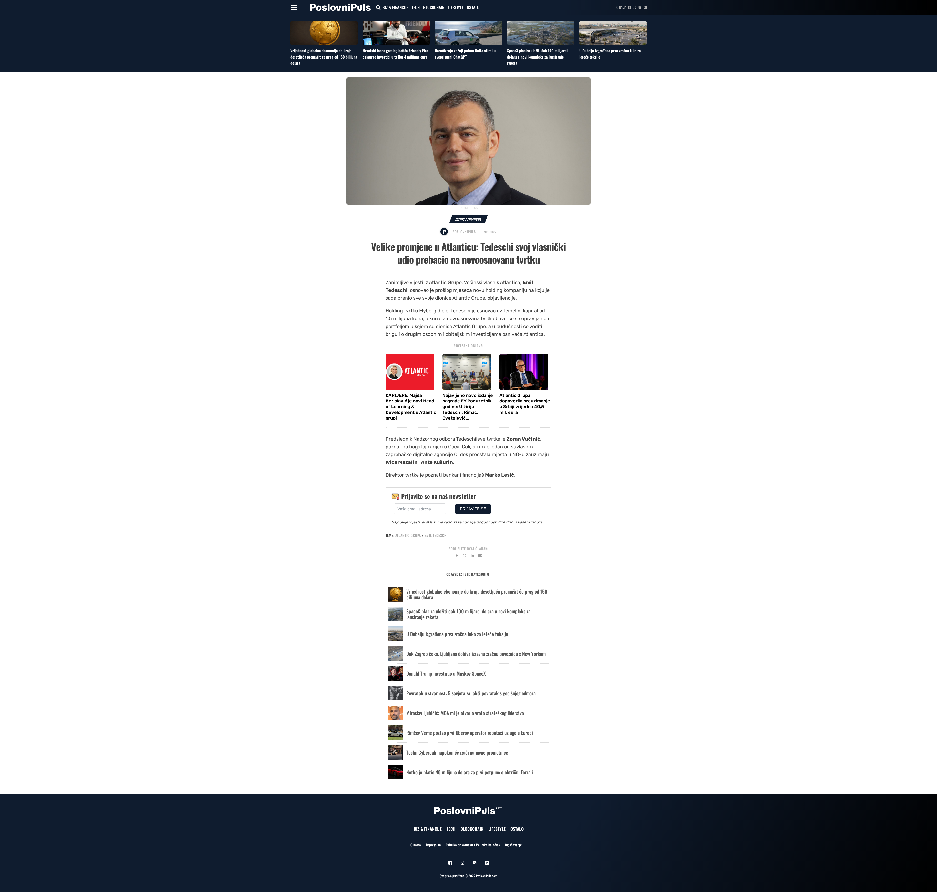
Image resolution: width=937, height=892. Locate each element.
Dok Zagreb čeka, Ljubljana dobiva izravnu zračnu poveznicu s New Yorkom (476, 653)
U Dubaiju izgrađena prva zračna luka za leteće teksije (457, 633)
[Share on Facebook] (457, 556)
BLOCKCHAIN (433, 7)
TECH (416, 7)
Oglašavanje (513, 844)
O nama (621, 7)
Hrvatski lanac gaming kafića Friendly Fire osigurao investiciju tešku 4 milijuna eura (395, 54)
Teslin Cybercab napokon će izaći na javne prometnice (457, 752)
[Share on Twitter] (464, 556)
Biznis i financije (468, 219)
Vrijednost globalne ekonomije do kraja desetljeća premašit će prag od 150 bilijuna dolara (323, 57)
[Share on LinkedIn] (472, 556)
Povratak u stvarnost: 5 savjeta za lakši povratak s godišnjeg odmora (471, 693)
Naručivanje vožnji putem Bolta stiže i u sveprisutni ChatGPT (465, 54)
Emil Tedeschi (436, 535)
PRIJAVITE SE (473, 509)
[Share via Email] (480, 556)
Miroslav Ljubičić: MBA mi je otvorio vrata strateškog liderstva (465, 713)
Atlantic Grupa (408, 535)
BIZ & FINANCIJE (395, 7)
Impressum (433, 844)
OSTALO (473, 7)
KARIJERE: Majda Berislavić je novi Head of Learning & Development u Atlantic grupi (411, 407)
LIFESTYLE (455, 7)
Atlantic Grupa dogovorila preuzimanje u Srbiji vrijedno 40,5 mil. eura (524, 404)
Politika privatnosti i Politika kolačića (473, 844)
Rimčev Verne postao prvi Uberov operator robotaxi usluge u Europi (469, 732)
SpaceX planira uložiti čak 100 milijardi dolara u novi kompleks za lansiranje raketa (537, 57)
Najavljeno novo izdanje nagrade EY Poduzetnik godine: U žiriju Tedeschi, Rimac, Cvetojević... (467, 407)
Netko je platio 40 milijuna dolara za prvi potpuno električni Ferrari (469, 772)
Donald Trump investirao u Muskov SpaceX (446, 673)
